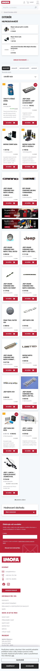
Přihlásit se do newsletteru (12, 548)
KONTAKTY (5, 600)
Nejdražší (14, 68)
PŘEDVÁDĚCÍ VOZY (8, 620)
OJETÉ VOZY (5, 623)
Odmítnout (10, 666)
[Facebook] (3, 583)
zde (13, 656)
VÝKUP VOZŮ (6, 632)
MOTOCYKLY (6, 626)
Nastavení (20, 660)
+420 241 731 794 (11, 575)
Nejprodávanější (24, 68)
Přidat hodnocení (11, 512)
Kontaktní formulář (11, 590)
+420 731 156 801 (11, 579)
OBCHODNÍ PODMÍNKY (9, 603)
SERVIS (4, 629)
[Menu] (37, 2)
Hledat (36, 7)
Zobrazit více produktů (20, 60)
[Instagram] (8, 583)
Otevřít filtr (8, 77)
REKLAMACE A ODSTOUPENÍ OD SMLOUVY (15, 606)
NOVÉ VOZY (5, 617)
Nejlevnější (6, 68)
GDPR (3, 609)
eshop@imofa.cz (10, 571)
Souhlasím (30, 666)
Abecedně (34, 68)
